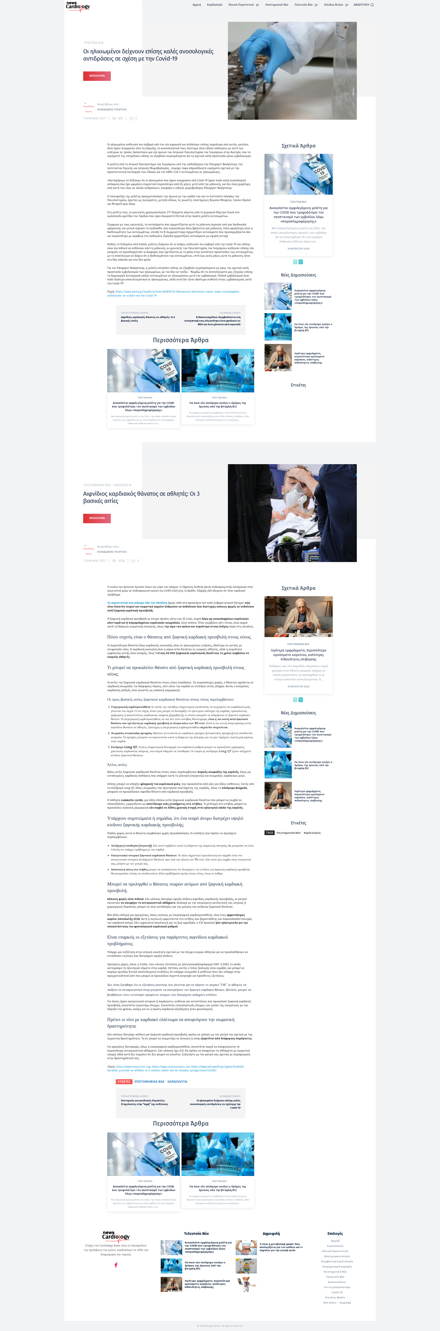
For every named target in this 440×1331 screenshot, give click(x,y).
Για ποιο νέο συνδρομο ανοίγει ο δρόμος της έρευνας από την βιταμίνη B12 (218, 404)
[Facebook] (116, 1266)
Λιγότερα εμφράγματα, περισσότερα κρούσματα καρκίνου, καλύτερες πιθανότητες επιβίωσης (309, 358)
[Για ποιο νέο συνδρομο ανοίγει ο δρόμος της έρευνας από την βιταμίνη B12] (218, 370)
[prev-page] (295, 261)
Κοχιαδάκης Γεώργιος (112, 109)
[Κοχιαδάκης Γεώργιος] (90, 107)
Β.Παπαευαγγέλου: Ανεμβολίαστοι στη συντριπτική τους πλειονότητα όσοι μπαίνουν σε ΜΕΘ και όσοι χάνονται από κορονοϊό (212, 321)
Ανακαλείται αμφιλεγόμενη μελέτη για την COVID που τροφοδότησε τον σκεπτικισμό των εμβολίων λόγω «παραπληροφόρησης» (143, 406)
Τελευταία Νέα (93, 42)
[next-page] (301, 261)
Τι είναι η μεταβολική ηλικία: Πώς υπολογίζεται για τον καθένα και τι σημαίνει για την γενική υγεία (281, 1247)
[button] (364, 5)
